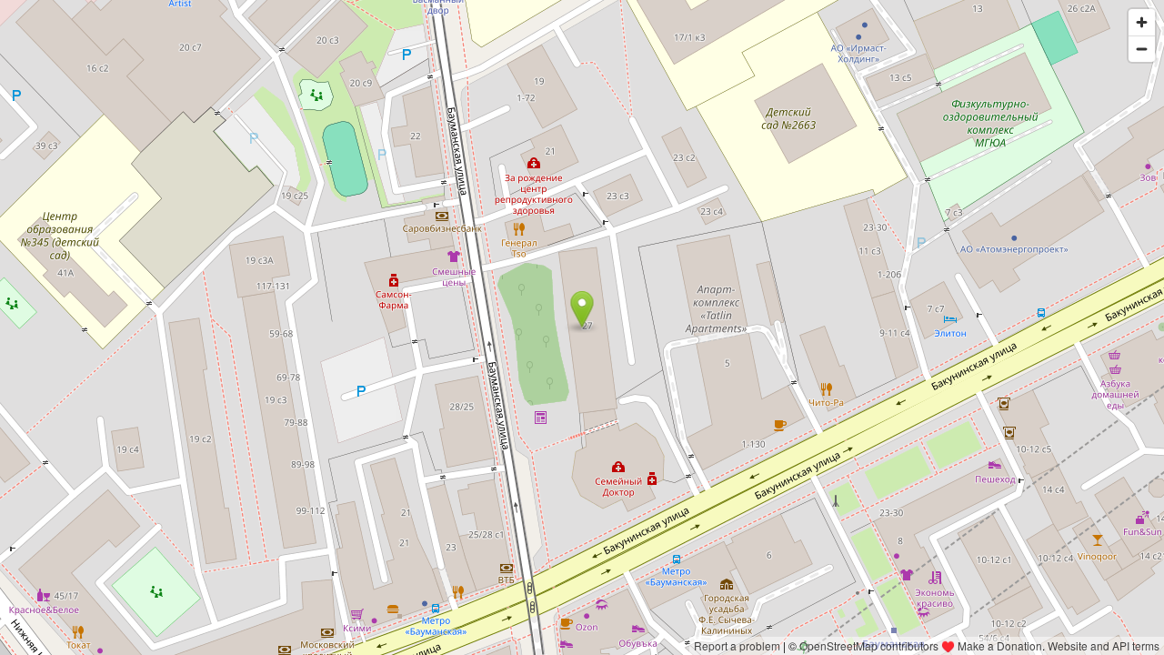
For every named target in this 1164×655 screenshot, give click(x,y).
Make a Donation (1000, 645)
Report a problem (737, 645)
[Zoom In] (1142, 22)
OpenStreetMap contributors (868, 645)
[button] (582, 309)
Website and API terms (1103, 645)
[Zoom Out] (1142, 48)
